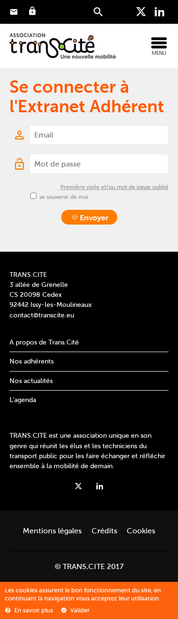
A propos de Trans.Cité (44, 342)
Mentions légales (52, 531)
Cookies (141, 531)
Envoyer (93, 217)
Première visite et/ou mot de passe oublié (114, 187)
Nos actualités (31, 380)
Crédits (104, 531)
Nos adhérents (31, 361)
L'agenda (22, 399)
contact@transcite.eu (41, 315)
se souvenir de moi (63, 197)
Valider (79, 610)
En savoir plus (33, 610)
